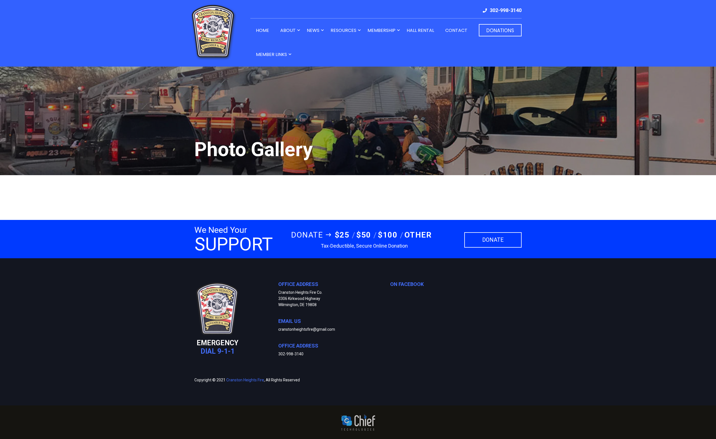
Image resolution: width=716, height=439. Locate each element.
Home (262, 30)
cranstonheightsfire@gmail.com (306, 329)
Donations (500, 30)
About (288, 30)
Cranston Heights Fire (245, 380)
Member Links (271, 54)
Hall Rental (420, 30)
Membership (381, 30)
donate (493, 239)
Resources (343, 30)
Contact (456, 30)
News (313, 30)
